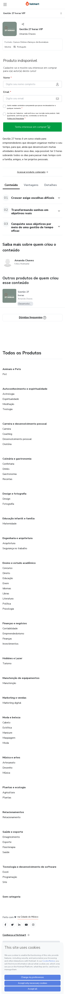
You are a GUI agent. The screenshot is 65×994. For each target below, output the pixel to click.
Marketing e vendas (14, 698)
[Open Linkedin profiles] (19, 925)
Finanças (7, 638)
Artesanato (9, 762)
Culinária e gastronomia (17, 459)
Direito (6, 573)
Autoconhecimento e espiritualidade (25, 389)
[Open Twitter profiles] (12, 925)
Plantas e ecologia (14, 787)
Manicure (7, 732)
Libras (6, 593)
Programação (10, 877)
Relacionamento (12, 817)
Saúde (6, 852)
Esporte (7, 842)
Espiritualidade (11, 399)
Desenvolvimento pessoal (17, 439)
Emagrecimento (11, 837)
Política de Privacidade (15, 118)
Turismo (7, 663)
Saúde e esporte (13, 832)
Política (7, 603)
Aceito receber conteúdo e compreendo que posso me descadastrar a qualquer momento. (31, 106)
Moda (6, 743)
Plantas (7, 797)
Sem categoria (11, 896)
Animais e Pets (12, 369)
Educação (8, 578)
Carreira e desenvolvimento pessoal (25, 424)
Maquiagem (9, 738)
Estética (7, 727)
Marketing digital (12, 703)
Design (6, 499)
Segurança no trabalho (15, 548)
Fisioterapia (9, 847)
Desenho (7, 767)
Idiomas (7, 588)
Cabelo (6, 722)
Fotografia (8, 504)
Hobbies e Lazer (12, 658)
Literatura (8, 598)
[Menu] (5, 4)
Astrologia (8, 394)
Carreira (7, 429)
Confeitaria (8, 464)
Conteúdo (11, 185)
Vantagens (31, 185)
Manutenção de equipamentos (21, 678)
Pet (5, 374)
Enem (6, 583)
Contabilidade (10, 628)
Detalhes (50, 185)
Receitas (7, 479)
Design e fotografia (14, 493)
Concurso (7, 568)
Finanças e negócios (15, 623)
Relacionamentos (13, 812)
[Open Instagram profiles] (33, 925)
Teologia (7, 409)
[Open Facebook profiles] (5, 925)
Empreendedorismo (13, 633)
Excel (6, 872)
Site (5, 882)
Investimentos (10, 644)
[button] (29, 197)
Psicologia (8, 609)
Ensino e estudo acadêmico (19, 563)
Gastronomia (10, 474)
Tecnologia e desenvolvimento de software (29, 867)
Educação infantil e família (19, 518)
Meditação (8, 404)
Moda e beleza (11, 717)
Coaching (7, 434)
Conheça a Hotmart (14, 935)
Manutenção (9, 683)
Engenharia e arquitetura (17, 538)
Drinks (6, 469)
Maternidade (10, 523)
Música (6, 773)
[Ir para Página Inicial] (32, 3)
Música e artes (11, 757)
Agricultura (9, 792)
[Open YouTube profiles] (26, 925)
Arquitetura (9, 543)
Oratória (7, 444)
